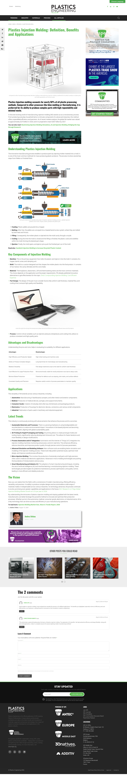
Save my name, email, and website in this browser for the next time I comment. (36, 671)
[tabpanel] (21, 568)
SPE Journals (87, 712)
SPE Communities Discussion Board (93, 716)
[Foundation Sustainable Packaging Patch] (44, 536)
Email (19, 659)
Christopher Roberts (30, 618)
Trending (13, 18)
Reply (21, 611)
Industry (24, 18)
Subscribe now (76, 694)
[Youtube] (117, 6)
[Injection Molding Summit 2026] (44, 137)
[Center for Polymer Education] (102, 41)
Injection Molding (27, 24)
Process (47, 18)
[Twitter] (2, 30)
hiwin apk (26, 602)
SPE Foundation (87, 714)
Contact (11, 6)
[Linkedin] (110, 6)
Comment (20, 640)
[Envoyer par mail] (2, 45)
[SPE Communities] (102, 103)
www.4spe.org (12, 746)
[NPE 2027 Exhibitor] (102, 72)
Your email (47, 694)
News (14, 24)
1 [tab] (62, 582)
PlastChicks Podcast (89, 718)
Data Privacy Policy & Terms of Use (96, 770)
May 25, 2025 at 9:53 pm (102, 601)
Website (19, 665)
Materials (36, 18)
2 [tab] (64, 582)
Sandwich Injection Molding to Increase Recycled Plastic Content (38, 248)
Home (9, 24)
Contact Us (116, 770)
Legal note (108, 770)
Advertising (17, 6)
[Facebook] (107, 6)
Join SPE (85, 710)
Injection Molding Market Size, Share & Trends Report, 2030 (39, 505)
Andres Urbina (14, 507)
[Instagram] (113, 6)
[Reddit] (2, 41)
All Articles (59, 18)
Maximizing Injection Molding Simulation (35, 125)
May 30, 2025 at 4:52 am (102, 617)
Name (19, 653)
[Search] (119, 18)
